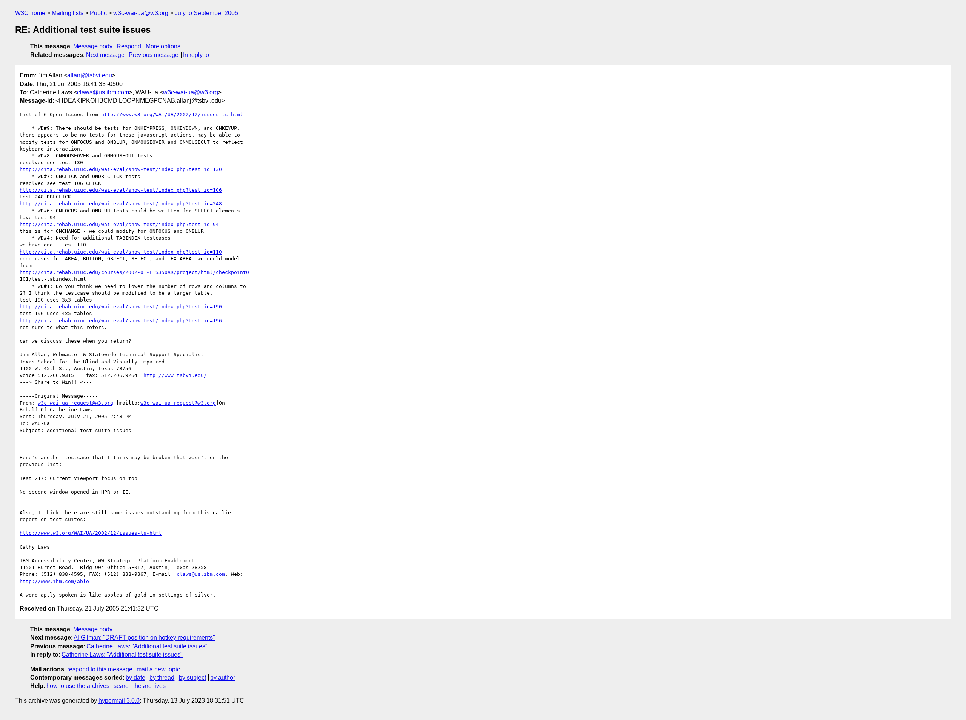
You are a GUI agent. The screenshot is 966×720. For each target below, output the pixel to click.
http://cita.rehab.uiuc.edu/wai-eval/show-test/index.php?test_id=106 (121, 190)
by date (135, 677)
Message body (92, 46)
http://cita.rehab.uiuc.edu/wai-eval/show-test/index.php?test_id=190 (121, 306)
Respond (129, 46)
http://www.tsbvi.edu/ (175, 375)
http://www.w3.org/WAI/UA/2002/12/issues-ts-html (172, 114)
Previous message (153, 55)
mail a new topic (158, 669)
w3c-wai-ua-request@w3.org (75, 403)
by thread (161, 677)
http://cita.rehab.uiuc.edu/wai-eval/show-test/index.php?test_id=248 (121, 203)
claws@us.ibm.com (103, 92)
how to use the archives (77, 686)
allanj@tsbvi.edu (89, 75)
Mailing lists (67, 13)
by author (222, 677)
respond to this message (99, 669)
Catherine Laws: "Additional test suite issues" (147, 646)
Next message (105, 55)
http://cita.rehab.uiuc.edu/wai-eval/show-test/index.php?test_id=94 (119, 224)
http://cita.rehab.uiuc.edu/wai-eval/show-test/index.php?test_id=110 (121, 252)
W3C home (30, 13)
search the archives (140, 686)
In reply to (196, 55)
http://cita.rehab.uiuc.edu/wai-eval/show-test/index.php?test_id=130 (121, 169)
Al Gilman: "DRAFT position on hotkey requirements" (144, 637)
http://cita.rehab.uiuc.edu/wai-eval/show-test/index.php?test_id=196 (121, 320)
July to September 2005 (206, 13)
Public (98, 13)
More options (163, 46)
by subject (192, 677)
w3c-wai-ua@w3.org (140, 13)
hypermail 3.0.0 (119, 700)
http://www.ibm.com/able (54, 581)
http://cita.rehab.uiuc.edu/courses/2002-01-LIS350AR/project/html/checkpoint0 (134, 272)
